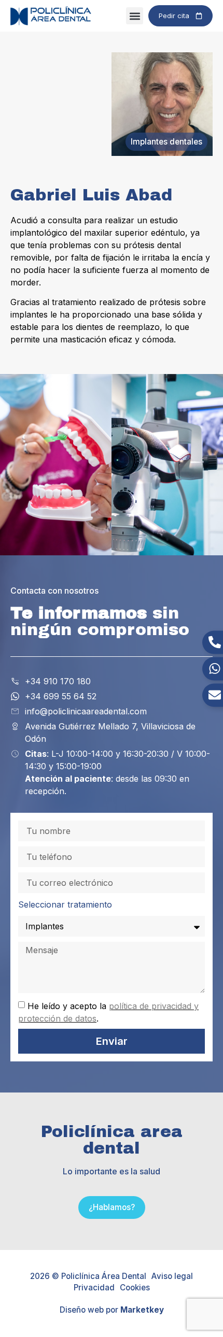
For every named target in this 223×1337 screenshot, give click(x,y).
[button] (134, 15)
